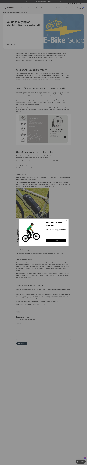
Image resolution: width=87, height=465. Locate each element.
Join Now (56, 240)
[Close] (67, 220)
